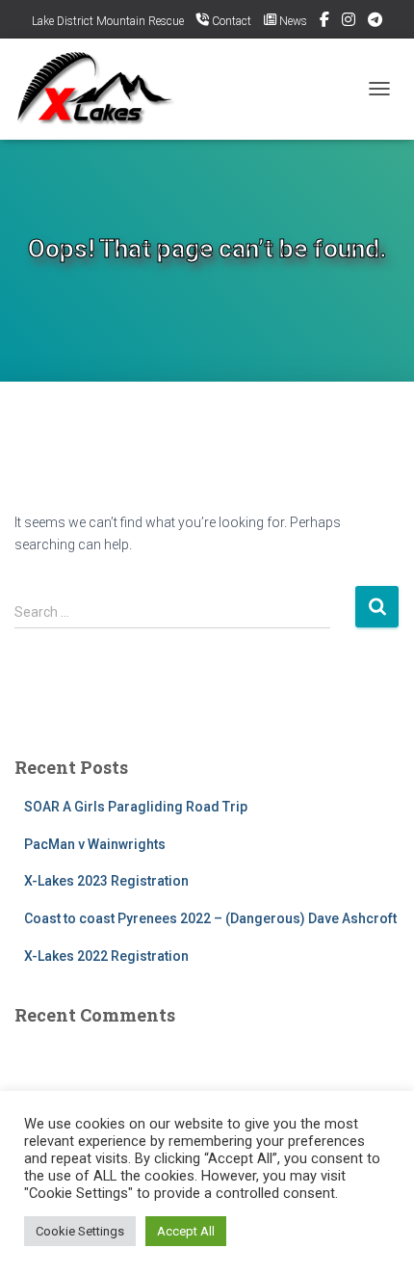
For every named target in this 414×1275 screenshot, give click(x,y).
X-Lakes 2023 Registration (106, 881)
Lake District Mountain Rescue (108, 21)
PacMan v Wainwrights (95, 844)
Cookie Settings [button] (80, 1231)
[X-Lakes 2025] (105, 89)
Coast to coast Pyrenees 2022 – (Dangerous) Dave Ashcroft (210, 918)
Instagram (348, 22)
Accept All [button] (186, 1231)
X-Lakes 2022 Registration (106, 956)
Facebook (324, 22)
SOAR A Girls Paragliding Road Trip (135, 806)
